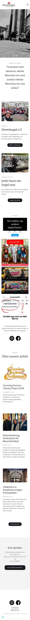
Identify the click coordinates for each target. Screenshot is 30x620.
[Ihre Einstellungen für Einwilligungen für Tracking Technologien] (2, 617)
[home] (13, 5)
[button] (27, 4)
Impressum (15, 607)
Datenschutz (15, 610)
